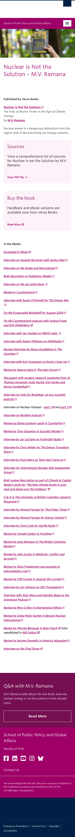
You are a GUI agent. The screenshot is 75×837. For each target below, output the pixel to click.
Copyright (54, 826)
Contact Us (11, 770)
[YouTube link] (25, 759)
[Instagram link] (33, 759)
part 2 (64, 407)
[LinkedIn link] (16, 759)
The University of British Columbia (27, 7)
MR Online (29, 632)
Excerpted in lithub (16, 252)
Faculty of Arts (14, 748)
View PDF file (15, 177)
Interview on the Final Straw (22, 648)
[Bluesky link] (42, 759)
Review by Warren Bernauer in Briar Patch (31, 628)
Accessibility (10, 830)
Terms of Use (38, 826)
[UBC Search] (67, 5)
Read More (14, 224)
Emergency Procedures (16, 826)
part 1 (47, 407)
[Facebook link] (7, 759)
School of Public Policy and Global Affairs (27, 23)
